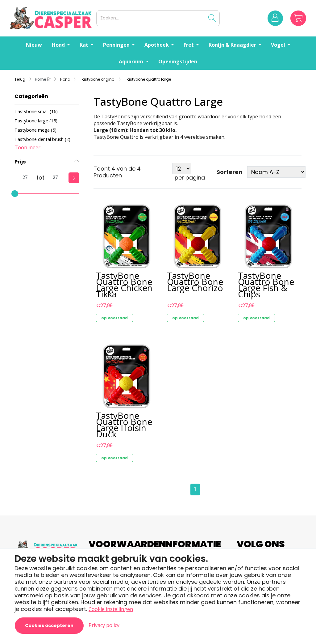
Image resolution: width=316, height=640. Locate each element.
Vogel (278, 44)
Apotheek (157, 44)
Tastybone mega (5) (35, 130)
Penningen (117, 44)
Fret (189, 44)
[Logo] (52, 18)
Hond (59, 44)
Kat (84, 44)
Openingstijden (177, 61)
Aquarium (131, 61)
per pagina (190, 177)
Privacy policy (104, 625)
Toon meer (27, 147)
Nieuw (34, 44)
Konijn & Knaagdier (233, 44)
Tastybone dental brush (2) (42, 139)
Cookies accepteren (49, 625)
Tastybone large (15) (36, 121)
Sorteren (229, 172)
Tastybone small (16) (36, 111)
